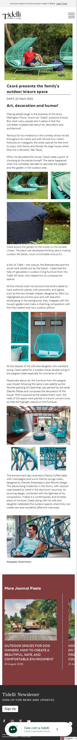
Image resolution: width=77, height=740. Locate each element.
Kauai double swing (56, 369)
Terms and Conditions (10, 737)
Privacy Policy (25, 737)
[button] (68, 738)
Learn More (61, 3)
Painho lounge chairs (51, 478)
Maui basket (18, 307)
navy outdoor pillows (43, 307)
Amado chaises (34, 293)
